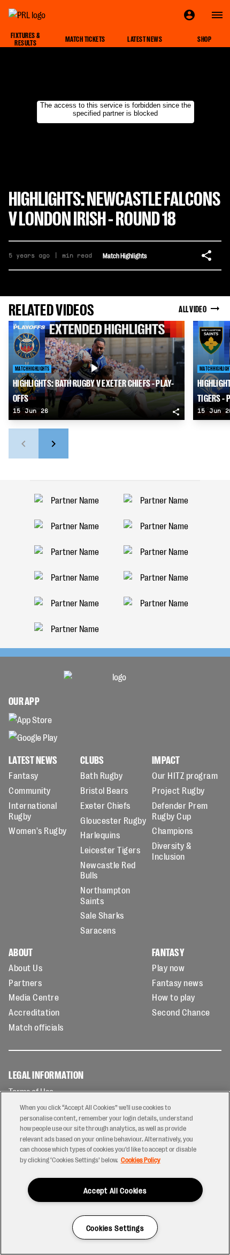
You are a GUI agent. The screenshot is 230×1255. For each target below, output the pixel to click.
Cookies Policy (140, 1159)
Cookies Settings (115, 1227)
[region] (115, 1173)
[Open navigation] (217, 15)
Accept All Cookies (115, 1189)
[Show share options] (206, 255)
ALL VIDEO (192, 308)
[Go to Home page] (51, 15)
